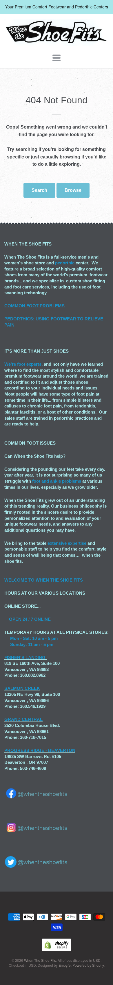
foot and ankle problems (56, 481)
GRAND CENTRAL (23, 719)
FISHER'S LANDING (24, 657)
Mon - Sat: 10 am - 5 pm (34, 638)
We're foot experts (22, 364)
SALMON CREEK (22, 688)
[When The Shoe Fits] (56, 43)
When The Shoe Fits (40, 960)
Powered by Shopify (88, 965)
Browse (73, 190)
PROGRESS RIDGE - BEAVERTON (39, 750)
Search (39, 190)
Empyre (65, 965)
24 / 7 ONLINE (36, 619)
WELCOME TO (20, 580)
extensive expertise (67, 543)
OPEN (15, 619)
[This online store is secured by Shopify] (56, 949)
